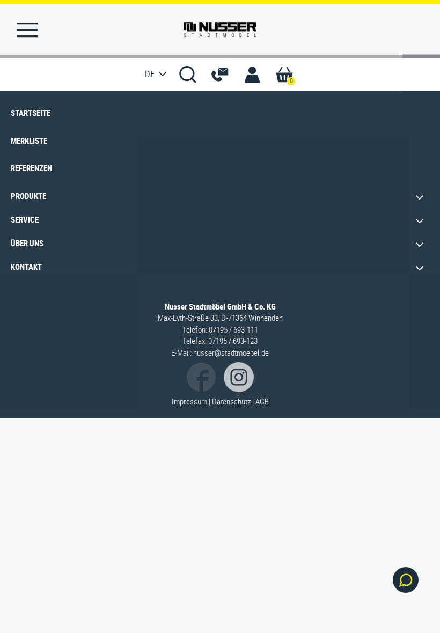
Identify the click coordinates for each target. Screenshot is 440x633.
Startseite (30, 112)
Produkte (28, 195)
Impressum (189, 401)
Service (25, 219)
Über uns (27, 243)
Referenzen (31, 168)
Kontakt (26, 266)
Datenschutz (231, 401)
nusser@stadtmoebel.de (231, 352)
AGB (262, 401)
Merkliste (29, 140)
